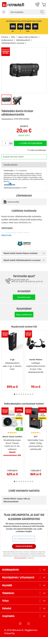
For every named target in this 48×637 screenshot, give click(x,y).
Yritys (5, 601)
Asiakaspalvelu (10, 569)
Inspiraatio (8, 616)
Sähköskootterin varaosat (13, 43)
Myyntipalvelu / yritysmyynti (18, 577)
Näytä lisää (6, 235)
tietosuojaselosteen (20, 558)
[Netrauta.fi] (13, 4)
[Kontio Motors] (24, 244)
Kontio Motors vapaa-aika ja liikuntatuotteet (16, 500)
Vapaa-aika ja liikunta (28, 37)
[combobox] (27, 12)
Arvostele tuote (24, 297)
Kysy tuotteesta (24, 314)
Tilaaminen (8, 593)
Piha (13, 37)
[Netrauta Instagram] (28, 623)
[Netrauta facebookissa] (20, 623)
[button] (3, 12)
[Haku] (42, 12)
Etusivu (5, 37)
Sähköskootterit (23, 40)
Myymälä (7, 585)
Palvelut (6, 608)
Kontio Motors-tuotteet (20, 253)
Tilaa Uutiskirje (24, 546)
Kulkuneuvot (7, 40)
